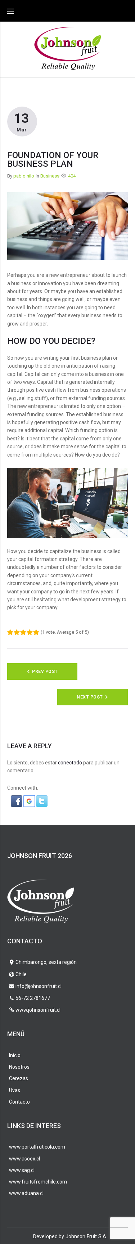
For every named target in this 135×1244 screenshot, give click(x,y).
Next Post (90, 697)
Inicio (15, 1055)
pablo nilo (23, 176)
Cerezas (18, 1078)
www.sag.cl (22, 1170)
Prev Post (45, 671)
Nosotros (19, 1067)
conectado (70, 762)
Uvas (14, 1090)
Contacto (19, 1102)
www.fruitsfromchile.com (38, 1182)
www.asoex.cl (24, 1159)
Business (49, 176)
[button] (17, 799)
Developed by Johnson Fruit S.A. (70, 1236)
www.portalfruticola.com (37, 1147)
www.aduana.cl (26, 1193)
